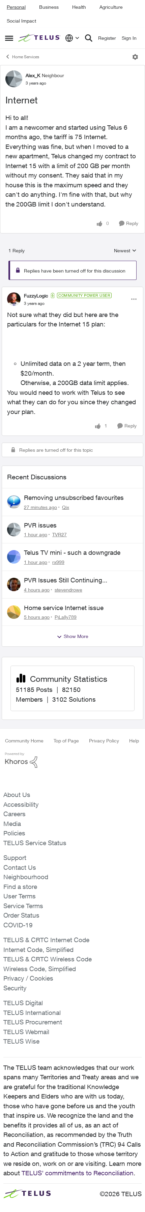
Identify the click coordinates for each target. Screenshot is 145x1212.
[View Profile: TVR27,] (14, 529)
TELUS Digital (23, 1003)
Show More (76, 636)
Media (12, 823)
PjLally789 (66, 617)
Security (15, 988)
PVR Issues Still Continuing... (65, 580)
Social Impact (21, 21)
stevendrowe (68, 590)
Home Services (25, 56)
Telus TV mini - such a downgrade (72, 552)
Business (49, 7)
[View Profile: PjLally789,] (14, 612)
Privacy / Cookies (28, 978)
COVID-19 (18, 925)
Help (134, 740)
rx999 (58, 562)
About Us (16, 794)
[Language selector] (72, 38)
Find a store (20, 886)
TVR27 (59, 534)
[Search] (89, 38)
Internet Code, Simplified (38, 949)
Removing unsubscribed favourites (74, 497)
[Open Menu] (135, 57)
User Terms (19, 896)
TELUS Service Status (34, 843)
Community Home (24, 740)
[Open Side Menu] (9, 38)
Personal (16, 7)
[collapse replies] (72, 290)
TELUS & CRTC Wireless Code (47, 959)
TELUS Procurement (32, 1022)
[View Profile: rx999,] (14, 557)
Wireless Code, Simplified (39, 968)
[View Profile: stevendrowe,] (14, 584)
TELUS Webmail (26, 1031)
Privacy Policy (104, 740)
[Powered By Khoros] (72, 760)
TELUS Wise (21, 1041)
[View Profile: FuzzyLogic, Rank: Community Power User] (14, 299)
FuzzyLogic (36, 295)
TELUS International (32, 1012)
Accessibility (21, 804)
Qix (65, 507)
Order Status (21, 915)
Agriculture (111, 7)
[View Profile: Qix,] (14, 502)
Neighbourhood (25, 877)
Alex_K (33, 75)
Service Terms (23, 906)
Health (79, 7)
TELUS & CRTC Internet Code (46, 940)
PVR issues (40, 525)
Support (14, 857)
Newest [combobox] (125, 251)
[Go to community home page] (40, 38)
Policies (14, 833)
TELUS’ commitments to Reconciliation (78, 1173)
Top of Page (66, 740)
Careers (14, 814)
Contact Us (19, 867)
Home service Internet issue (64, 607)
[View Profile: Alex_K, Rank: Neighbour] (13, 78)
